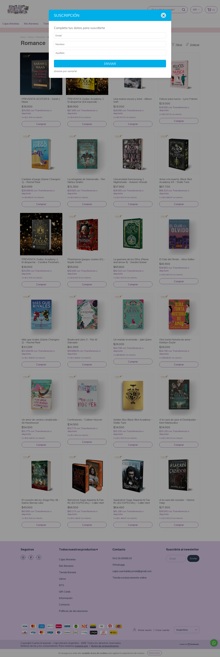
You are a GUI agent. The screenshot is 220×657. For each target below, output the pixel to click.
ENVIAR (110, 64)
